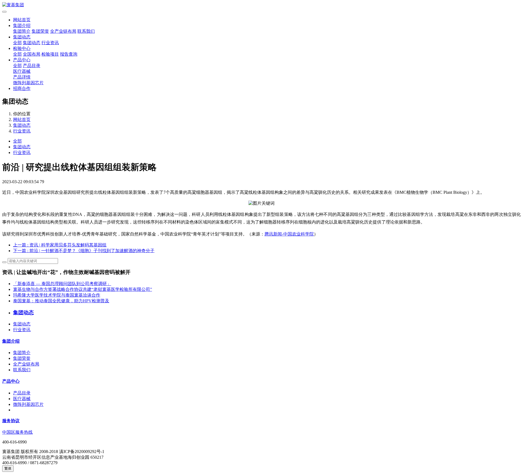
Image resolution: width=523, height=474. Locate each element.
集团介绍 (22, 25)
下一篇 (83, 250)
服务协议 (11, 420)
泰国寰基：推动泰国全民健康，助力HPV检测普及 (61, 300)
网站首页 (22, 19)
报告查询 (68, 54)
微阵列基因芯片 (28, 82)
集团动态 (22, 37)
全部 (17, 42)
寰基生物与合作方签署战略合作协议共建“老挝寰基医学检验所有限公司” (82, 289)
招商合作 (22, 88)
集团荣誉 (40, 31)
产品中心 (22, 60)
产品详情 (22, 77)
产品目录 (31, 65)
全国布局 (31, 54)
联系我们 (86, 31)
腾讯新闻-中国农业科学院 (289, 234)
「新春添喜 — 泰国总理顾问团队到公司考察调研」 (62, 283)
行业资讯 (50, 42)
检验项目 (50, 54)
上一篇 (60, 245)
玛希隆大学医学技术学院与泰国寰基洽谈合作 (56, 295)
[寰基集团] (261, 5)
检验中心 (22, 48)
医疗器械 (22, 71)
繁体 (7, 468)
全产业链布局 (63, 31)
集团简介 (22, 31)
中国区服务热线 (17, 432)
